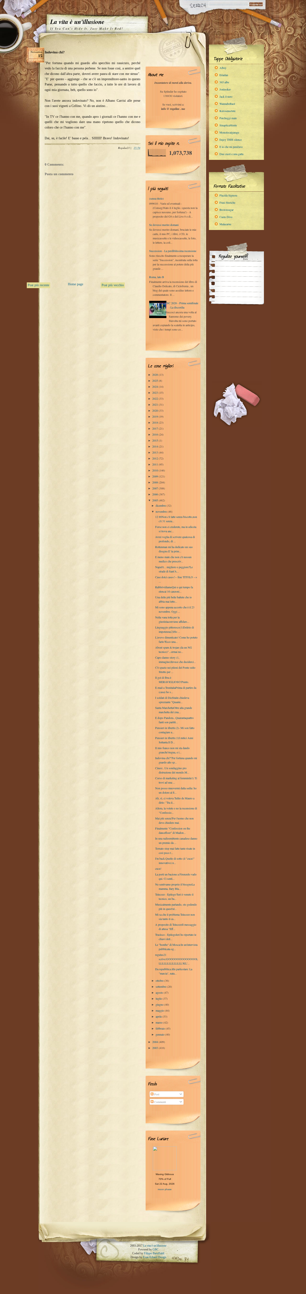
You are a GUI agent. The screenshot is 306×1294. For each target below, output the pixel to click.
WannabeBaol (227, 104)
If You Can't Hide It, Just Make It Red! (86, 28)
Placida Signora (228, 195)
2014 (155, 446)
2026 (155, 374)
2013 (155, 452)
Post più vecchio (113, 285)
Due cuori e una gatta (231, 154)
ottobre (160, 980)
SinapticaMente (228, 125)
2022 (155, 398)
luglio (159, 998)
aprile (159, 1016)
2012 (155, 458)
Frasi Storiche (227, 202)
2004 (155, 1042)
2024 (155, 386)
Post (156, 1094)
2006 (155, 494)
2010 (155, 470)
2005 (155, 500)
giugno (160, 1004)
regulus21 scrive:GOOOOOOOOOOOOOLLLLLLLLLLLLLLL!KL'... (176, 959)
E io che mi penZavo (231, 147)
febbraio (161, 1028)
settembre (161, 986)
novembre (162, 511)
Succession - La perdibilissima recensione (172, 251)
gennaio (160, 1034)
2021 (155, 404)
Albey (222, 68)
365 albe (224, 82)
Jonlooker (225, 89)
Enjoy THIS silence (230, 139)
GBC (155, 1249)
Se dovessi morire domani (164, 225)
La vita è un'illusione (77, 21)
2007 (155, 488)
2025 (155, 380)
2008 (155, 482)
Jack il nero (225, 96)
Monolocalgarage (229, 132)
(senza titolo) (156, 198)
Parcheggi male (228, 118)
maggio (160, 1010)
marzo (159, 1022)
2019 (155, 416)
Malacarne (225, 224)
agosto (160, 992)
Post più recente (38, 285)
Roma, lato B (156, 277)
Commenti (159, 1102)
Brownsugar (226, 210)
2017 (155, 428)
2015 (155, 440)
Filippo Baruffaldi (154, 1253)
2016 (155, 434)
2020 (155, 410)
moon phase (165, 1189)
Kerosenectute (227, 111)
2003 (155, 1048)
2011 (155, 464)
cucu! (158, 868)
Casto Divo (225, 217)
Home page (75, 284)
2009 (155, 476)
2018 (155, 422)
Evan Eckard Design (154, 1257)
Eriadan (223, 75)
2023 (155, 392)
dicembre (161, 505)
